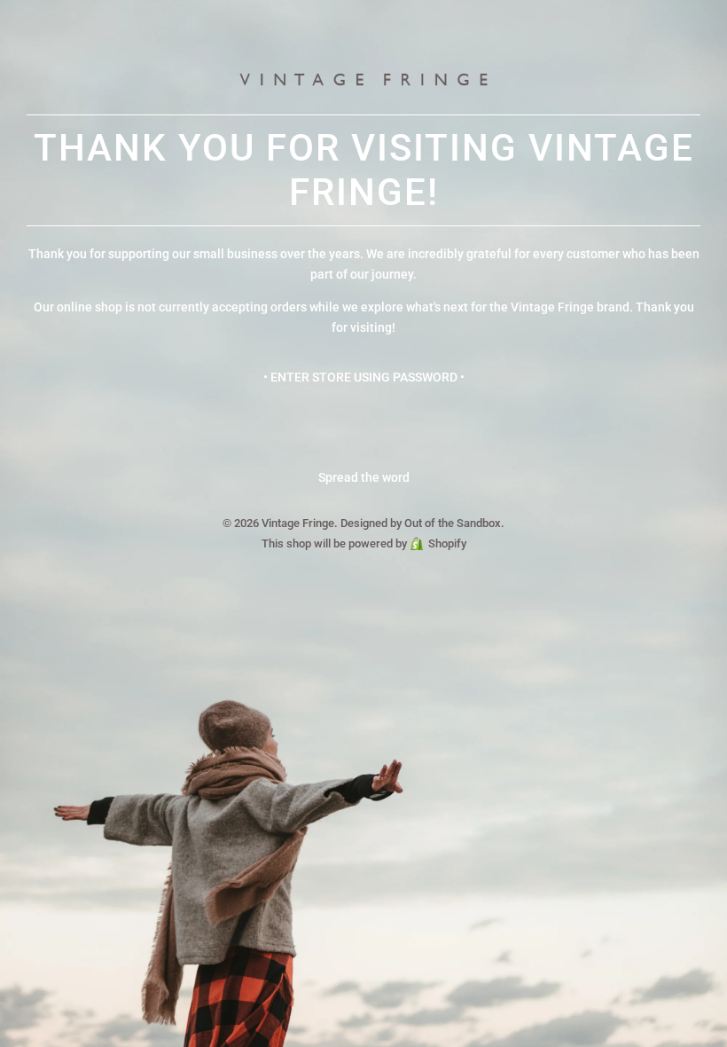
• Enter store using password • (364, 377)
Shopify (447, 543)
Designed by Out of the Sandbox (420, 523)
